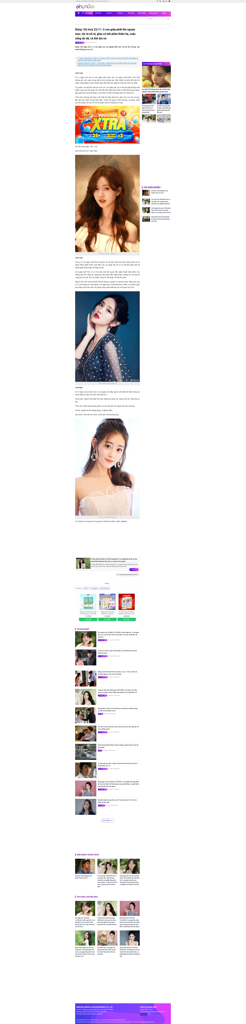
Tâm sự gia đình (103, 656)
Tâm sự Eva (102, 805)
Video (164, 13)
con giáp (98, 77)
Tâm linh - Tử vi (80, 42)
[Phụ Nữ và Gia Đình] (85, 7)
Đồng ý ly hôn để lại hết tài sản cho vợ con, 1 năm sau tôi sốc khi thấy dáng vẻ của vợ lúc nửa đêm (117, 673)
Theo (127, 574)
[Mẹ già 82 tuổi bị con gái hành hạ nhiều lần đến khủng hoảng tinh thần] (146, 219)
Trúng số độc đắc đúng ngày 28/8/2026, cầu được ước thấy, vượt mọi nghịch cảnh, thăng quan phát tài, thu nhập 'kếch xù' (117, 691)
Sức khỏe (131, 13)
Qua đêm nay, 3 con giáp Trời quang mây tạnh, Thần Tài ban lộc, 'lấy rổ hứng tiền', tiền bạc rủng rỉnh (106, 951)
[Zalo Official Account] (161, 1)
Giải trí (109, 13)
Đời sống (98, 13)
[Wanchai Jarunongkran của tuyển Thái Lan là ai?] (85, 866)
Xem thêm (135, 569)
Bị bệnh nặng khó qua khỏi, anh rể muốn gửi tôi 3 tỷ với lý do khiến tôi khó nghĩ (117, 801)
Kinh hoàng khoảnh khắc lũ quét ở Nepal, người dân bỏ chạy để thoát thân (118, 746)
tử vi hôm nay (105, 588)
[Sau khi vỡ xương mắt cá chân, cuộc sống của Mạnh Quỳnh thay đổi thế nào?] (164, 99)
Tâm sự (100, 713)
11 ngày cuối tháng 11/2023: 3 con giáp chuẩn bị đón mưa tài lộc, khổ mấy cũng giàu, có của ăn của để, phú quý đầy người (108, 59)
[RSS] (167, 1)
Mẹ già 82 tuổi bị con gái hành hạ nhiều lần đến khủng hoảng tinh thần (160, 219)
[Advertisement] (107, 539)
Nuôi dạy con (153, 13)
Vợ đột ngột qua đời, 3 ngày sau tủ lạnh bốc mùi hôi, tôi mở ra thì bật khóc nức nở (118, 765)
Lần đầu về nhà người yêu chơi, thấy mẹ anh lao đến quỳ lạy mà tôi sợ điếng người (118, 728)
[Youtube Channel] (164, 1)
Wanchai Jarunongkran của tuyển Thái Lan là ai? (83, 877)
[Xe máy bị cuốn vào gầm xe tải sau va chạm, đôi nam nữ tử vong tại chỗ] (149, 99)
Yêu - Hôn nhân (87, 13)
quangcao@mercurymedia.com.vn (154, 1011)
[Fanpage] (158, 1)
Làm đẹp (120, 13)
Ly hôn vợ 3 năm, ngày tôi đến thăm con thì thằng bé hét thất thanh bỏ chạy (117, 652)
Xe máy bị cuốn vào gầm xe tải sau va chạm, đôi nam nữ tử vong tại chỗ (148, 109)
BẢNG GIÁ (143, 1014)
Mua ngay (88, 619)
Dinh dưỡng (142, 13)
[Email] (170, 1)
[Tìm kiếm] (168, 18)
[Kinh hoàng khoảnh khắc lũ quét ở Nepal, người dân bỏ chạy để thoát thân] (85, 752)
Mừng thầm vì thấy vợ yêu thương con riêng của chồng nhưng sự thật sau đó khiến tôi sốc (118, 710)
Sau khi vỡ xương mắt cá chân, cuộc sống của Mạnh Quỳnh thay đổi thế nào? (164, 109)
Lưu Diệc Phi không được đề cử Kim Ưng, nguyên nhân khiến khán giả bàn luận (156, 90)
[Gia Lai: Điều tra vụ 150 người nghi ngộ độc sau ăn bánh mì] (164, 119)
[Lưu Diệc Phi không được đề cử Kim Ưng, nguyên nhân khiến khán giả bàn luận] (156, 77)
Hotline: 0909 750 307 (102, 1)
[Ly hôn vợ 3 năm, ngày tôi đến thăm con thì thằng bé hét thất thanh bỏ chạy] (85, 657)
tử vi (86, 588)
